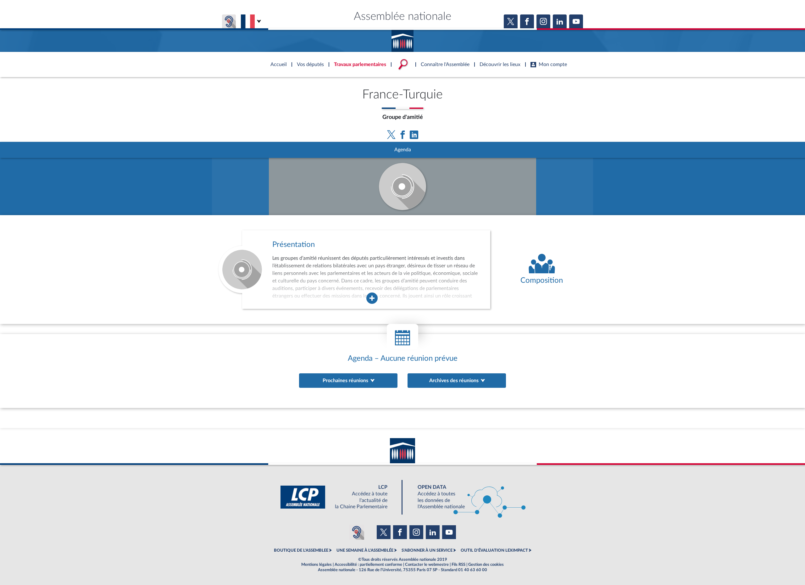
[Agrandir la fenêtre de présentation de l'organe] (372, 298)
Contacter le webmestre (427, 564)
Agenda (402, 149)
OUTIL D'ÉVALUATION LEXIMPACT (494, 550)
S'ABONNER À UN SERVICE (427, 550)
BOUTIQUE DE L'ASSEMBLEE (301, 550)
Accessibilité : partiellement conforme (368, 564)
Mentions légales (316, 564)
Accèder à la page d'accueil (402, 38)
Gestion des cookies (486, 564)
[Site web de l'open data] (466, 497)
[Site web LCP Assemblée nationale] (338, 497)
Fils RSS (458, 564)
